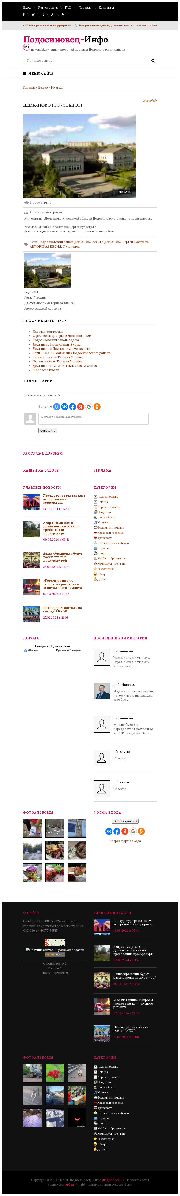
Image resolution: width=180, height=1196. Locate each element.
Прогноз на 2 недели (68, 650)
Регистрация (48, 8)
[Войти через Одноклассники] (97, 406)
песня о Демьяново (106, 242)
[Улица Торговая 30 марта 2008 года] (54, 1095)
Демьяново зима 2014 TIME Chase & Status (65, 366)
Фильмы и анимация (111, 527)
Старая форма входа (125, 841)
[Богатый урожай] (54, 1073)
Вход (27, 8)
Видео (43, 87)
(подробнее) (111, 1180)
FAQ (68, 8)
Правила (85, 8)
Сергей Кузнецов (135, 242)
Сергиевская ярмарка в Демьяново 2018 (62, 336)
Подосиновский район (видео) (56, 340)
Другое (102, 579)
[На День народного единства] (32, 872)
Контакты (106, 8)
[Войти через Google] (89, 406)
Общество (104, 512)
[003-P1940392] (54, 828)
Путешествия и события (113, 543)
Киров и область (108, 507)
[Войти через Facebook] (72, 406)
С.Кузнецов (71, 247)
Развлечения (106, 568)
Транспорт (105, 538)
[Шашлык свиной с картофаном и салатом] (54, 850)
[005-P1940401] (32, 828)
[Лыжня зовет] (54, 1117)
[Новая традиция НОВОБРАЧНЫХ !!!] (32, 1095)
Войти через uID (125, 821)
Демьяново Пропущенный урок (56, 345)
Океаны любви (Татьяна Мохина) (57, 361)
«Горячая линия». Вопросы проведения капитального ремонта (62, 584)
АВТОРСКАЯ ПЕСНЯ (45, 247)
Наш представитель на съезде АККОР (62, 609)
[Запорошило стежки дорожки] (32, 1117)
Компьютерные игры (111, 563)
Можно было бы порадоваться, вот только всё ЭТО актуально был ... (133, 725)
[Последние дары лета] (54, 872)
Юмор (102, 574)
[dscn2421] (77, 1095)
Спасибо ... (121, 755)
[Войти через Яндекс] (80, 406)
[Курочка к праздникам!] (77, 850)
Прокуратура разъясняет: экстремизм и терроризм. (64, 499)
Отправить (47, 430)
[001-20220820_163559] (32, 850)
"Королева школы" (46, 370)
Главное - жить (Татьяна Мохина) (58, 357)
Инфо (65, 39)
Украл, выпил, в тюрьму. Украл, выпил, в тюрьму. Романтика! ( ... (131, 658)
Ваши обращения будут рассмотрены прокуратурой (63, 557)
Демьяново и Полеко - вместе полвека (61, 349)
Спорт (102, 553)
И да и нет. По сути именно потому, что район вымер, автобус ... (134, 692)
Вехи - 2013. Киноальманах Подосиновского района (71, 353)
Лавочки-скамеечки (48, 332)
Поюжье (103, 501)
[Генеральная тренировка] (77, 1073)
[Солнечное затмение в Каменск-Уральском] (77, 1117)
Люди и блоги (107, 517)
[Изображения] (47, 270)
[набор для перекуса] (77, 872)
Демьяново (82, 242)
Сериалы (103, 548)
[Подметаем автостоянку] (32, 1073)
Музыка (57, 87)
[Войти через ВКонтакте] (64, 406)
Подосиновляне (108, 496)
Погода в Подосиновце (52, 646)
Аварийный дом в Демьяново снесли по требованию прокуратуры (124, 25)
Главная (29, 87)
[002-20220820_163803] (77, 828)
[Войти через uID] (56, 406)
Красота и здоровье (111, 532)
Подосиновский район (55, 242)
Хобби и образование (112, 558)
